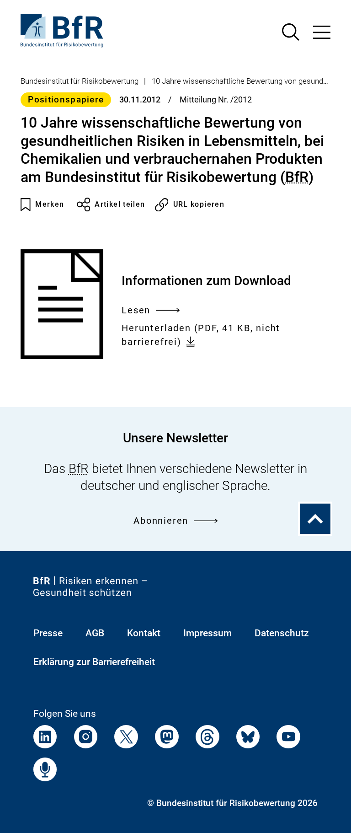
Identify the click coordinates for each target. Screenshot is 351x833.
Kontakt (143, 633)
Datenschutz (282, 633)
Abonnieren (160, 521)
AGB (94, 633)
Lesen (136, 311)
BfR (296, 177)
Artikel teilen (120, 204)
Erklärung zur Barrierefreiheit (94, 661)
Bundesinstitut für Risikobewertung (79, 81)
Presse (48, 633)
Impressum (207, 633)
